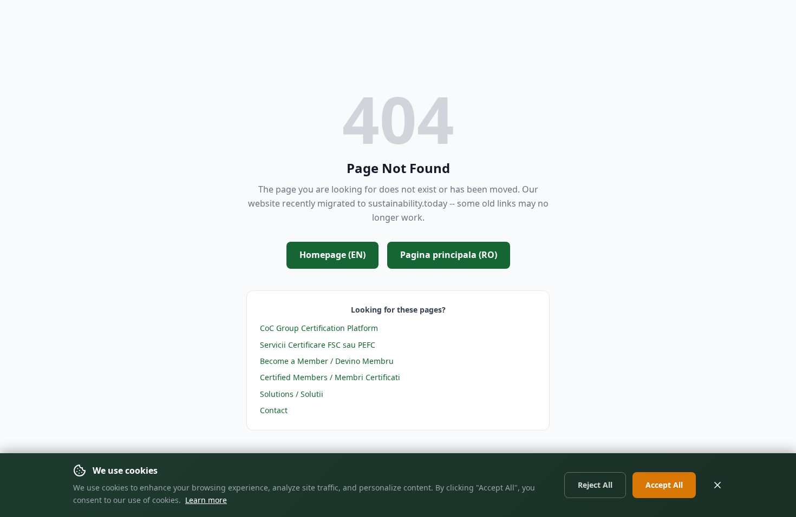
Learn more (206, 500)
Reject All (595, 485)
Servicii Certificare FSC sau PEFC (317, 345)
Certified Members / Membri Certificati (330, 377)
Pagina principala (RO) (448, 255)
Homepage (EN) (332, 255)
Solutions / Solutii (291, 394)
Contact (274, 410)
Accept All (664, 485)
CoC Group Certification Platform (319, 328)
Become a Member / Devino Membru (327, 361)
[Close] (717, 485)
